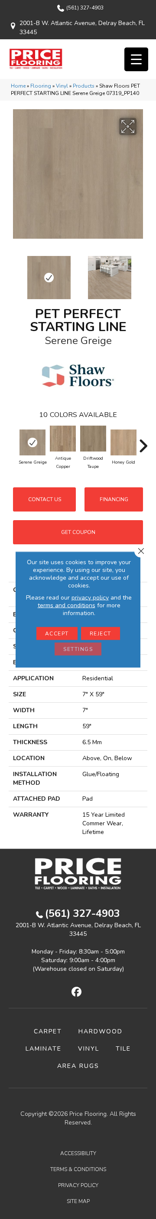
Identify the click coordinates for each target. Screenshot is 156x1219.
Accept (57, 633)
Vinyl (62, 85)
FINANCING (114, 499)
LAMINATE (44, 1049)
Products (83, 85)
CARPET (48, 1031)
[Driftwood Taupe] (93, 438)
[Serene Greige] (32, 442)
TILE (123, 1049)
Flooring (40, 85)
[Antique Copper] (63, 438)
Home (18, 85)
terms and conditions (66, 605)
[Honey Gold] (123, 442)
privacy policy (90, 598)
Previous (13, 273)
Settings (78, 649)
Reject (100, 633)
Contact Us (44, 499)
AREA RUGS (78, 1066)
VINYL (88, 1049)
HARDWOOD (100, 1031)
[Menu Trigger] (136, 59)
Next (143, 273)
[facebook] (77, 992)
